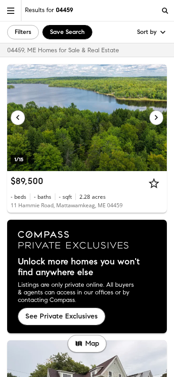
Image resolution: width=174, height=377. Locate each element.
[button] (10, 10)
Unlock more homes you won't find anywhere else (79, 267)
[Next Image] (156, 117)
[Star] (154, 183)
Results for (49, 10)
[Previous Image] (18, 117)
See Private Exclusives (61, 316)
